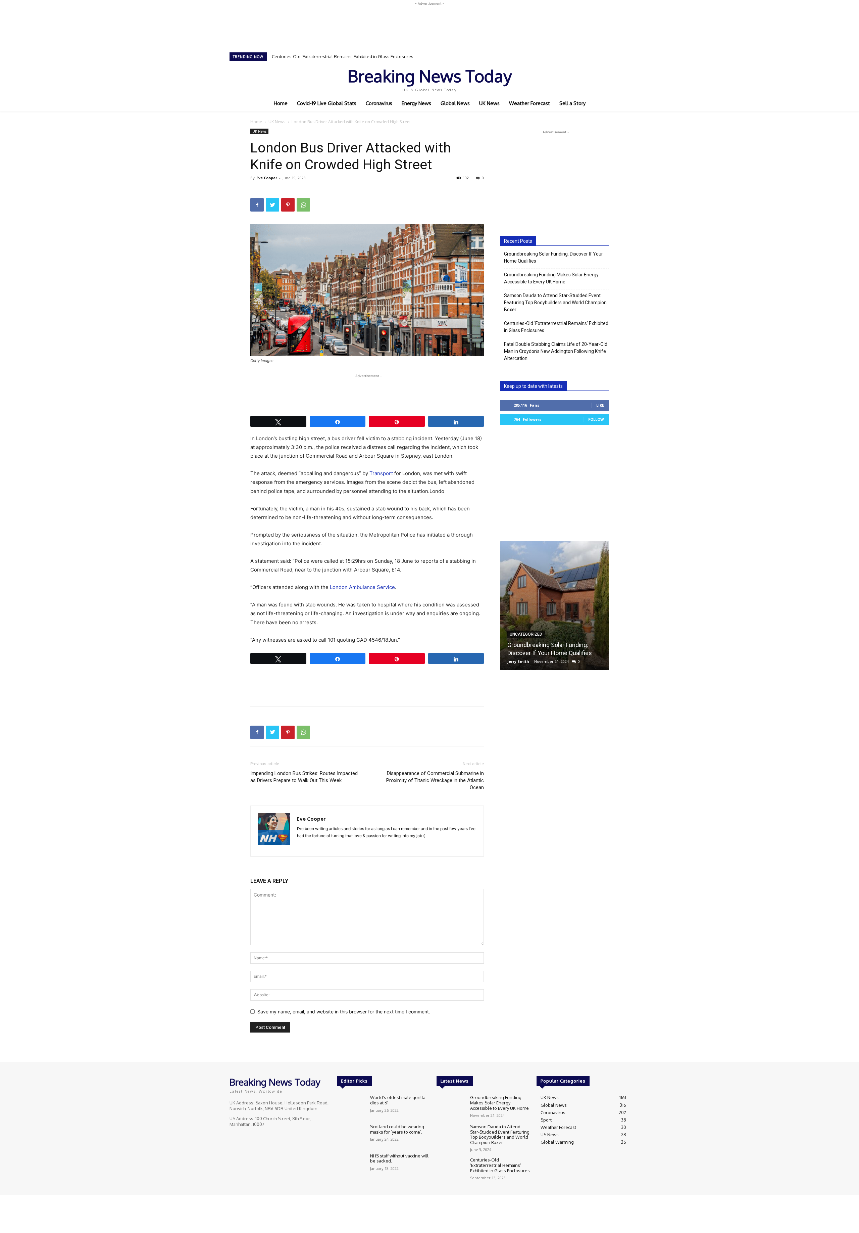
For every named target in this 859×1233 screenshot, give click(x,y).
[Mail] (314, 847)
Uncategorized (526, 634)
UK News (276, 122)
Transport (381, 473)
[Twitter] (596, 78)
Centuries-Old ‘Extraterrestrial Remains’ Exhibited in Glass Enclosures (342, 56)
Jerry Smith (518, 661)
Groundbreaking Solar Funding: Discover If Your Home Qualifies (553, 257)
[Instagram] (586, 78)
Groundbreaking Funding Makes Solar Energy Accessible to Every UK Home (551, 278)
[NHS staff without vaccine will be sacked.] (351, 1164)
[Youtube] (605, 78)
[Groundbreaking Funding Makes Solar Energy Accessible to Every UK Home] (450, 1106)
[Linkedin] (302, 847)
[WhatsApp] (303, 205)
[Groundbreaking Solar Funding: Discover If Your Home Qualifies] (554, 605)
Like (600, 405)
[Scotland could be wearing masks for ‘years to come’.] (351, 1135)
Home (256, 122)
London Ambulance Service (362, 587)
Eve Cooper (266, 177)
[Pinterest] (288, 205)
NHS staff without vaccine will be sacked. (399, 1158)
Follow (596, 419)
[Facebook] (577, 78)
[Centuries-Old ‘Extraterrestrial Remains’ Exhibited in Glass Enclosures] (450, 1168)
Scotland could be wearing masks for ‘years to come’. (397, 1129)
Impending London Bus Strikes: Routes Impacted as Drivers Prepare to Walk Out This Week (304, 776)
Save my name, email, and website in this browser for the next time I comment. (343, 1011)
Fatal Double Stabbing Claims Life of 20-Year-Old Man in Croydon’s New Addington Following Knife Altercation (555, 351)
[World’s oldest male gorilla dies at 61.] (351, 1106)
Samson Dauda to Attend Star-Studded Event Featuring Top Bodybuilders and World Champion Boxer (555, 302)
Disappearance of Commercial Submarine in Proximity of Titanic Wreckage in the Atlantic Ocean (435, 780)
